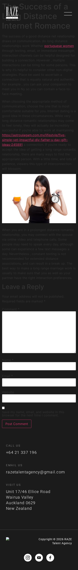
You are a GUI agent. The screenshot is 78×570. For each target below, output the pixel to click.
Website (8, 392)
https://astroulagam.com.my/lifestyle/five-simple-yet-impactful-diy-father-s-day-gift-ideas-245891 (35, 140)
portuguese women (59, 46)
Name (7, 360)
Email (7, 376)
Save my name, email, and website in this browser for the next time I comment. (33, 413)
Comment (10, 309)
